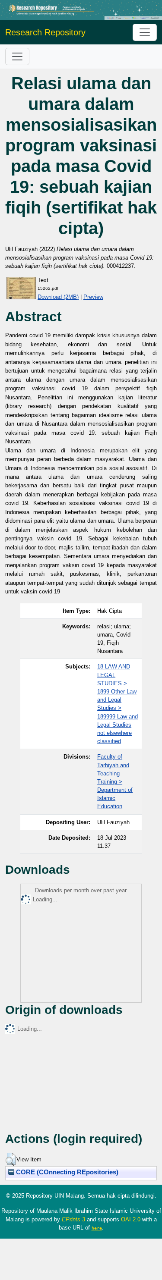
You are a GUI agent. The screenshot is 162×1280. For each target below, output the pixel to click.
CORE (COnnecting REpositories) (66, 1172)
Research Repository (45, 32)
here (97, 1227)
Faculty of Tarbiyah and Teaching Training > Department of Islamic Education (115, 781)
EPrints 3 (73, 1219)
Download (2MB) (58, 297)
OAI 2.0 (130, 1219)
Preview (93, 297)
